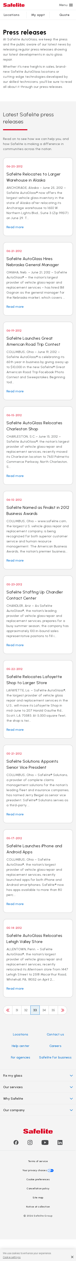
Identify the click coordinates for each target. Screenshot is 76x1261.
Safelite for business (55, 1057)
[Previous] (7, 1010)
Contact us (55, 1034)
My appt (38, 15)
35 (53, 1010)
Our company (14, 1110)
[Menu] (71, 5)
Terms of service (38, 1161)
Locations (11, 15)
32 (26, 1010)
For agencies (20, 1057)
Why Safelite (13, 1098)
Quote (64, 15)
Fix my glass (12, 1075)
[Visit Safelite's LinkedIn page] (60, 1144)
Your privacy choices (34, 1170)
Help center (21, 1046)
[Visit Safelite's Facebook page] (16, 1144)
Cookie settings (12, 1257)
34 (44, 1010)
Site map (38, 1197)
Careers (55, 1046)
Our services (13, 1087)
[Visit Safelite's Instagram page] (30, 1144)
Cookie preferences (38, 1179)
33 (35, 1010)
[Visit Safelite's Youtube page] (45, 1144)
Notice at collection (38, 1206)
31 (17, 1010)
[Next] (62, 1010)
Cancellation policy (38, 1188)
